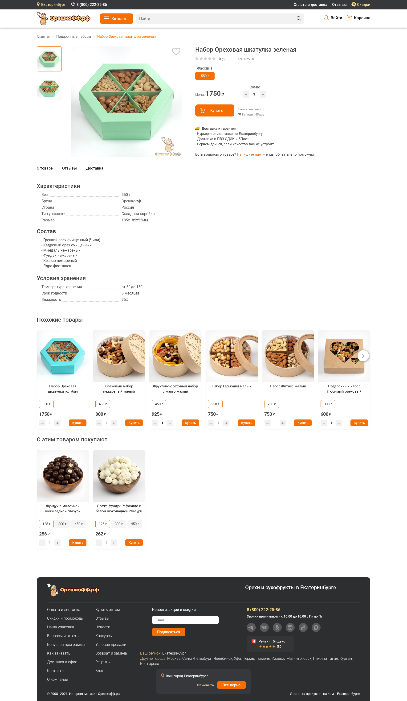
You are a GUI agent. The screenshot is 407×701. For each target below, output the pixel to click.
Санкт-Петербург (197, 658)
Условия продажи (110, 644)
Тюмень (263, 658)
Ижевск (278, 658)
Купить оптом (107, 609)
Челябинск (222, 658)
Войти (336, 17)
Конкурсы (104, 636)
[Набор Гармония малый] (232, 356)
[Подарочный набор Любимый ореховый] (344, 356)
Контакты (55, 670)
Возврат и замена (111, 653)
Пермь (248, 658)
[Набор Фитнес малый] (288, 356)
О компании (57, 679)
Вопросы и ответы (63, 636)
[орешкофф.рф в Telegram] (251, 627)
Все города (149, 663)
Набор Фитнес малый (288, 386)
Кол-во (254, 87)
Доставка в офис (62, 662)
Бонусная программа (66, 644)
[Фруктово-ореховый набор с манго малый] (175, 356)
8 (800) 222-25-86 (92, 4)
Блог (99, 670)
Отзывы (339, 4)
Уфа (237, 658)
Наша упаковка (60, 627)
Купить (216, 110)
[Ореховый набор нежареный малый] (119, 356)
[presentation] (363, 355)
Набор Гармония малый (232, 386)
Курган (346, 658)
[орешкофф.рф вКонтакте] (264, 627)
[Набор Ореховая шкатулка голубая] (63, 356)
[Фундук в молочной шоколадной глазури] (63, 476)
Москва (174, 658)
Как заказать (58, 653)
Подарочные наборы (73, 36)
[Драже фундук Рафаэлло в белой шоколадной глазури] (119, 476)
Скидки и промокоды (65, 618)
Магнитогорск (298, 658)
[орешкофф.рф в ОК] (277, 627)
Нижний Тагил (325, 658)
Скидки (363, 4)
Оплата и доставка (310, 4)
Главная (43, 36)
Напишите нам (249, 154)
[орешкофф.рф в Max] (316, 627)
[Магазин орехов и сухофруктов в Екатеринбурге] (63, 19)
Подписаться (168, 632)
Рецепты (102, 662)
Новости (102, 627)
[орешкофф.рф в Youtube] (303, 627)
